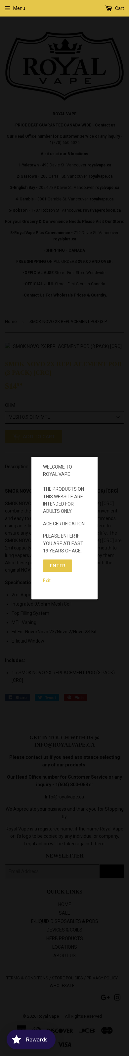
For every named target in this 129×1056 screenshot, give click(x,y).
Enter (57, 566)
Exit (47, 580)
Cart (119, 8)
